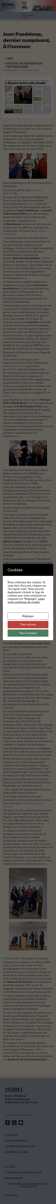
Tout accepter (28, 633)
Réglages (28, 616)
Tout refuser (28, 624)
